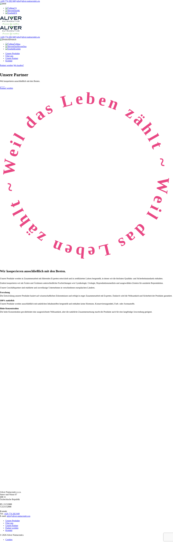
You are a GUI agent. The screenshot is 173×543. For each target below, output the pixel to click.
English (17, 49)
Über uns (9, 56)
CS (15, 8)
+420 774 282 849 (8, 1)
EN (15, 13)
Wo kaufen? (19, 65)
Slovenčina (21, 46)
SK (18, 10)
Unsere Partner (11, 58)
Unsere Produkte (12, 53)
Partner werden (6, 65)
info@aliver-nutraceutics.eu (28, 1)
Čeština (17, 44)
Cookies (8, 539)
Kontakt (8, 61)
